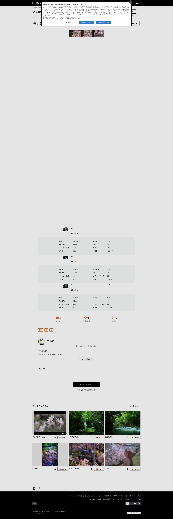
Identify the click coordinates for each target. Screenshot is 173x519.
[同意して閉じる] (130, 1)
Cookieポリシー (61, 17)
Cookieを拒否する (86, 22)
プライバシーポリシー (67, 18)
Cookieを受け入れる (103, 22)
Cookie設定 (69, 22)
